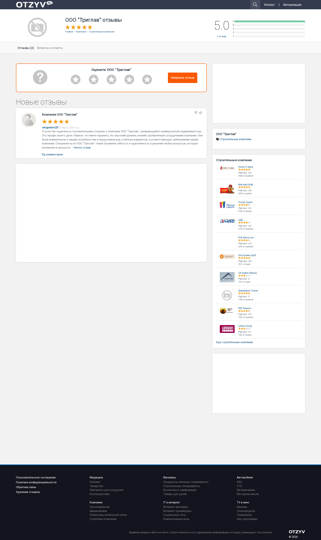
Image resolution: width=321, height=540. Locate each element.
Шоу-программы (247, 519)
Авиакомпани (98, 511)
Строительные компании (235, 139)
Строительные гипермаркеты (181, 486)
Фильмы (242, 507)
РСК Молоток (246, 237)
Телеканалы (244, 515)
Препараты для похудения (106, 490)
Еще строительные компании (234, 342)
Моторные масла (248, 494)
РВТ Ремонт (244, 308)
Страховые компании (103, 519)
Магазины (169, 477)
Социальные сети (174, 515)
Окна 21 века (245, 166)
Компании (96, 502)
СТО (239, 486)
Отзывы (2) (26, 48)
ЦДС (240, 219)
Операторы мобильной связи (108, 515)
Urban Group (245, 326)
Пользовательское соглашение (36, 477)
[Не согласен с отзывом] (196, 112)
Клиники (95, 482)
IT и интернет (171, 502)
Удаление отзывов (28, 492)
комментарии (54, 154)
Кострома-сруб (247, 255)
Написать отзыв (182, 77)
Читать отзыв (82, 147)
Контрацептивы (100, 494)
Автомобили (245, 477)
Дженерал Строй (248, 290)
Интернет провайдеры (177, 511)
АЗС (239, 482)
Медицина (96, 477)
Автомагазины (246, 490)
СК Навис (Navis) (247, 272)
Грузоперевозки (100, 507)
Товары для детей (175, 494)
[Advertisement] (111, 213)
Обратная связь (26, 487)
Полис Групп (245, 202)
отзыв (221, 36)
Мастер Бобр (245, 184)
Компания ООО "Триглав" (59, 114)
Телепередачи (246, 511)
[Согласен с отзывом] (201, 112)
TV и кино (243, 502)
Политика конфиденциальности (36, 482)
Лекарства (96, 486)
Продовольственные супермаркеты (185, 482)
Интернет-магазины (175, 507)
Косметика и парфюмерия (180, 490)
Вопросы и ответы (50, 48)
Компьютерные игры (176, 519)
